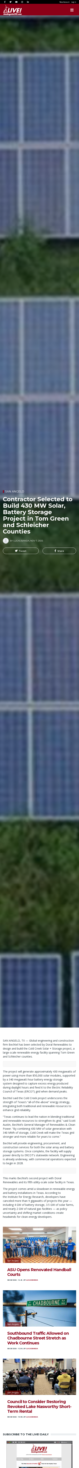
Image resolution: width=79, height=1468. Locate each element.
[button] (21, 551)
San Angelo (14, 491)
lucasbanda (32, 1280)
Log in (73, 2)
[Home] (8, 10)
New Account (64, 2)
